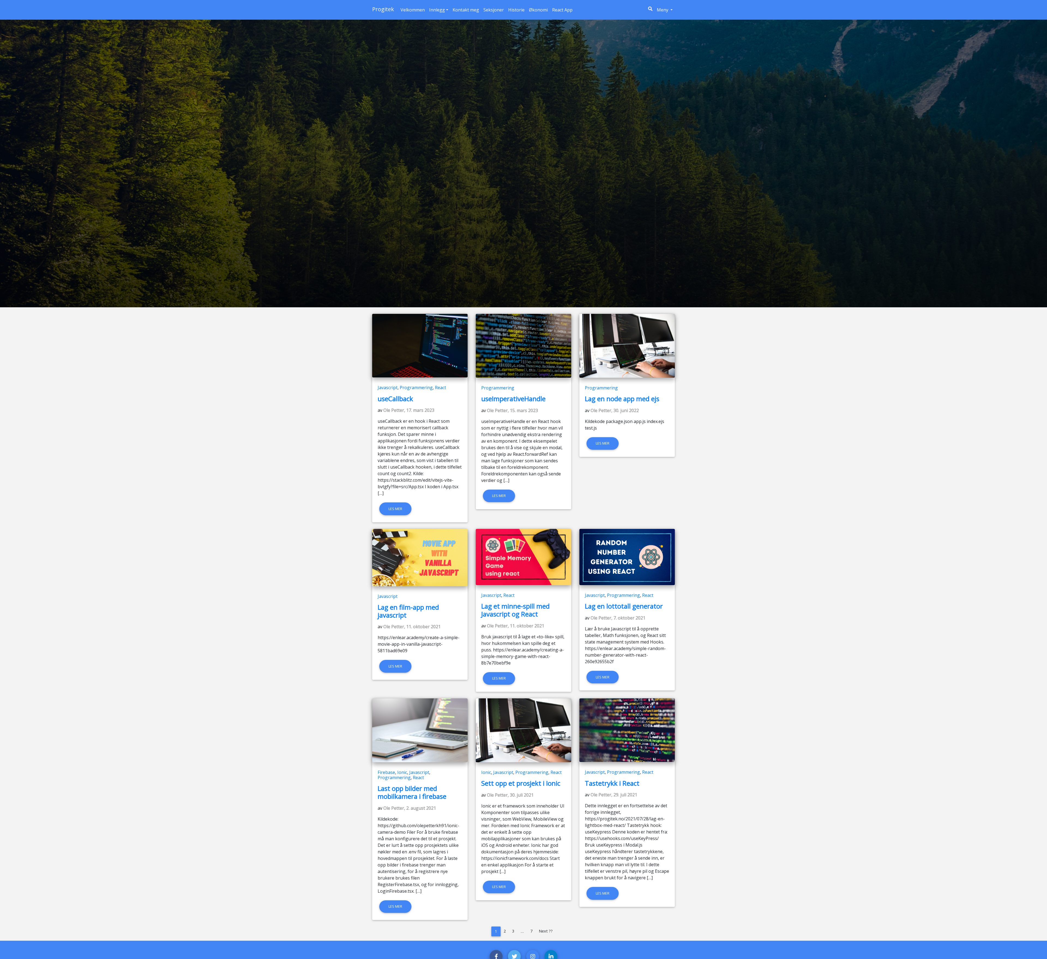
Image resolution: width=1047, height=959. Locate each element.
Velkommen (413, 10)
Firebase (386, 772)
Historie (516, 10)
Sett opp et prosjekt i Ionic (520, 783)
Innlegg (437, 10)
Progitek (383, 9)
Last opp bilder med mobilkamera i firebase (412, 792)
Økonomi (538, 10)
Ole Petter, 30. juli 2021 (510, 795)
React (440, 388)
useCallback (395, 398)
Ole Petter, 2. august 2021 (409, 808)
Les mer (395, 508)
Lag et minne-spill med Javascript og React (515, 609)
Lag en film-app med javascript (408, 611)
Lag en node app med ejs (622, 398)
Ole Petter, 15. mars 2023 (512, 410)
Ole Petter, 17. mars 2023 (408, 410)
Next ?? (546, 931)
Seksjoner (493, 10)
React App (562, 10)
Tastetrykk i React (612, 783)
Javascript (388, 388)
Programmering (416, 388)
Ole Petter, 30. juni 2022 (615, 410)
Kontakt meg (466, 10)
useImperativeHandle (513, 398)
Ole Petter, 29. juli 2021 (614, 795)
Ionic (402, 772)
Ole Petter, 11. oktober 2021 (412, 627)
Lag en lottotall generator (624, 605)
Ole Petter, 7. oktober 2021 (618, 618)
